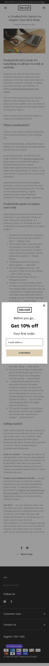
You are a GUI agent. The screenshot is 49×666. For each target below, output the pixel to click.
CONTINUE (24, 353)
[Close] (44, 305)
